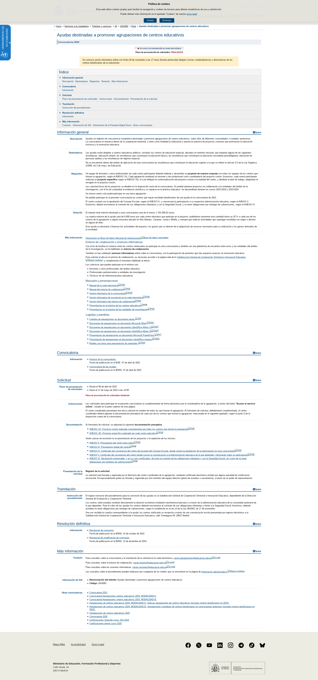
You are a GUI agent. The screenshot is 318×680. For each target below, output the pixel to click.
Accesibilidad (78, 644)
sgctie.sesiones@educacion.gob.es (149, 567)
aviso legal (192, 14)
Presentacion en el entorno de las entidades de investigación (118, 309)
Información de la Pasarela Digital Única (112, 125)
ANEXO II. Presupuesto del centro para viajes (111, 443)
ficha (133, 26)
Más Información (120, 81)
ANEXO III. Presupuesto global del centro (109, 447)
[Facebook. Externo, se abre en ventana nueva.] (188, 645)
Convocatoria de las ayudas (103, 366)
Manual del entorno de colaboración (106, 289)
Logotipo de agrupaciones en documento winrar (112, 319)
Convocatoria (69, 86)
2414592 (124, 26)
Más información (71, 121)
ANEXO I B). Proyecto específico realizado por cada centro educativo (123, 433)
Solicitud (67, 95)
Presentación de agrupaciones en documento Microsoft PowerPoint (122, 335)
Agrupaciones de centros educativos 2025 (109, 613)
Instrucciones (105, 99)
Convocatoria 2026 (98, 616)
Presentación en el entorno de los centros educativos (114, 305)
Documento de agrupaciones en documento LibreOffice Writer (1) (120, 327)
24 (116, 26)
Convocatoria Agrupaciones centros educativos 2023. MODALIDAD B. (123, 599)
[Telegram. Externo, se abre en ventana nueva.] (241, 645)
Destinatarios (81, 81)
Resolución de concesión (101, 530)
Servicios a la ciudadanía (76, 26)
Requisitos (95, 81)
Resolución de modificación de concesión (109, 537)
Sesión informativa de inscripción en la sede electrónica (116, 297)
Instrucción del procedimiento (76, 107)
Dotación (105, 81)
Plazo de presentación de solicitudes (80, 99)
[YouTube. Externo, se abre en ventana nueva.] (209, 645)
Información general (72, 77)
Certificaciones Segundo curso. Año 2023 (109, 620)
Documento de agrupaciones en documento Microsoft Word (118, 323)
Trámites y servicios (101, 26)
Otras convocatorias (142, 125)
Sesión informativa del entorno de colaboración (111, 301)
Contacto (66, 125)
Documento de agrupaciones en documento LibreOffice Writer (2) (120, 331)
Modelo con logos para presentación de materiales (113, 343)
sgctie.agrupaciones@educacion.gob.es (193, 558)
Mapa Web (59, 644)
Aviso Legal (98, 644)
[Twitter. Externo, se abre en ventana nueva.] (198, 645)
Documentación (121, 99)
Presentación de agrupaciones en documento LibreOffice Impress (120, 339)
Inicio (58, 26)
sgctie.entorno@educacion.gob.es (149, 562)
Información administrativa (214, 572)
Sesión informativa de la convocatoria (107, 293)
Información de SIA (82, 125)
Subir (258, 132)
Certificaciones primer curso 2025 (105, 623)
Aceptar (150, 20)
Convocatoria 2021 (98, 592)
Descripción (68, 81)
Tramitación (68, 104)
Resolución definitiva (73, 113)
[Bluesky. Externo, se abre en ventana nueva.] (262, 645)
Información (68, 90)
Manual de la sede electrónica (103, 285)
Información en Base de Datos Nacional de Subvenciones (113, 238)
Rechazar (166, 20)
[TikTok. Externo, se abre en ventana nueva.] (251, 645)
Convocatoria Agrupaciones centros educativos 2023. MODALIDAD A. (123, 596)
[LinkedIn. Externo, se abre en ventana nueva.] (220, 645)
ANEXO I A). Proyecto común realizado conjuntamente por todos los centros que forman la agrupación (138, 429)
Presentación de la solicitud (144, 99)
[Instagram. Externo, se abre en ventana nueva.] (230, 645)
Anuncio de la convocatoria (102, 359)
